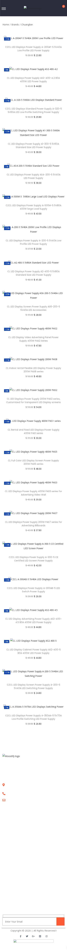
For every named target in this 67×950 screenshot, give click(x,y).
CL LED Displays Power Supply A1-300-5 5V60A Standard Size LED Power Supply (33, 145)
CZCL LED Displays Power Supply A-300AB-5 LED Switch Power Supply (33, 589)
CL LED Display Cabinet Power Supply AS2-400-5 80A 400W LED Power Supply (33, 651)
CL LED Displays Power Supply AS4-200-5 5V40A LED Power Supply (33, 176)
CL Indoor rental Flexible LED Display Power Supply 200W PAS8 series (33, 369)
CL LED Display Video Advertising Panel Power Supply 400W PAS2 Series (33, 339)
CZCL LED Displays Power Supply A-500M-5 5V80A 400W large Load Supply (33, 207)
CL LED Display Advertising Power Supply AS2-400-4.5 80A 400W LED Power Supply (33, 620)
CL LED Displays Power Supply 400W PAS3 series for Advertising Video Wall (33, 493)
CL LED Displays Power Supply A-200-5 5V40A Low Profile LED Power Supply (33, 242)
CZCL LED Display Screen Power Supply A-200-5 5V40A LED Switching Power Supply (33, 686)
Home (5, 24)
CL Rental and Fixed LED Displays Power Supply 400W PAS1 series (33, 431)
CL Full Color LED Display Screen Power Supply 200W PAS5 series (33, 462)
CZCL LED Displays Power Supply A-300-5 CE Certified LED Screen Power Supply (33, 559)
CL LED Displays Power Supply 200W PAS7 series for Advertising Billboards (33, 523)
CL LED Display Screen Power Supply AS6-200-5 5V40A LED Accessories (33, 308)
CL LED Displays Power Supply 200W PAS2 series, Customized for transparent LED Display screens (33, 400)
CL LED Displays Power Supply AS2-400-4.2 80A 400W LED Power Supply (33, 79)
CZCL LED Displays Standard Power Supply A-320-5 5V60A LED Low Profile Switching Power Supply (33, 110)
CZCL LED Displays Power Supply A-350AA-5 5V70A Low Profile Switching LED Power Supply (33, 717)
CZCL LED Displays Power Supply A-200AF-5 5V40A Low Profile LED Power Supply (33, 48)
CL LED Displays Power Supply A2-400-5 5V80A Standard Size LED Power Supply (33, 273)
